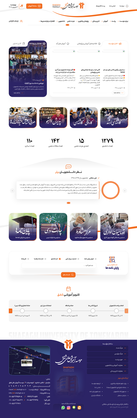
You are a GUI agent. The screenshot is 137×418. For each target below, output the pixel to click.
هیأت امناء (119, 348)
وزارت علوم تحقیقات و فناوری (118, 384)
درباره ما (122, 6)
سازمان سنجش (122, 396)
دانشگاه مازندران (96, 396)
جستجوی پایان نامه (95, 392)
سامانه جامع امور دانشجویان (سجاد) (116, 387)
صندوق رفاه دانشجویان (120, 392)
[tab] (115, 44)
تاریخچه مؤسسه (96, 384)
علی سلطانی (105, 404)
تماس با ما (112, 6)
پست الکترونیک (100, 6)
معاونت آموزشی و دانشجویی (114, 365)
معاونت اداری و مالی (116, 371)
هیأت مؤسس (118, 353)
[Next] (10, 311)
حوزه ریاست (119, 359)
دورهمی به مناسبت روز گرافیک (34, 83)
